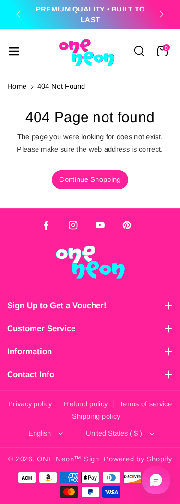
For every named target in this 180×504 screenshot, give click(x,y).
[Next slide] (162, 14)
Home (16, 86)
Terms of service (146, 404)
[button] (13, 51)
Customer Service (41, 328)
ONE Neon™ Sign (68, 459)
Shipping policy (96, 416)
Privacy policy (30, 404)
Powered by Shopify (138, 459)
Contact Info (30, 374)
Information (29, 351)
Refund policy (86, 404)
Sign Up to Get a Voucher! (57, 305)
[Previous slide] (18, 14)
